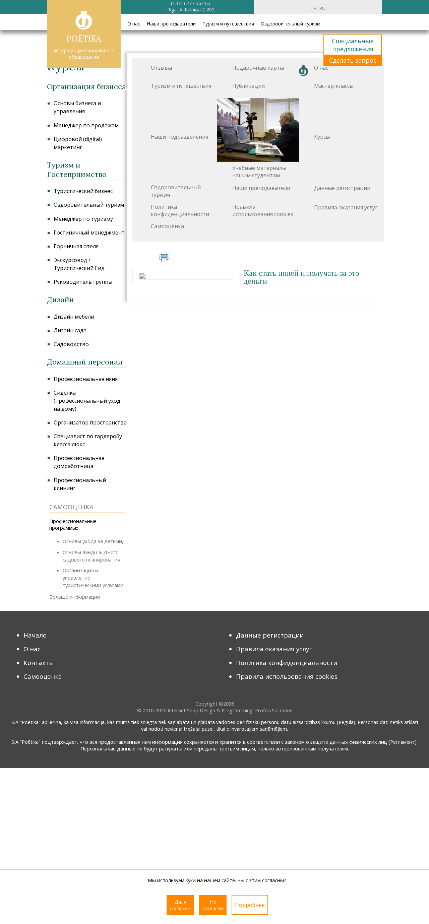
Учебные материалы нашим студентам (259, 171)
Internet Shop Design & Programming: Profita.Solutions (230, 710)
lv (313, 8)
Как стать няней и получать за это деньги (301, 277)
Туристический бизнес (83, 191)
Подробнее (250, 905)
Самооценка (167, 226)
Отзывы (161, 67)
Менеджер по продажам (86, 125)
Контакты (38, 662)
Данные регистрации (342, 188)
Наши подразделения (179, 136)
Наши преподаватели (171, 23)
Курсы (322, 136)
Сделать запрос (352, 60)
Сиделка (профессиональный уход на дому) (87, 400)
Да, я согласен (180, 905)
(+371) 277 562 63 (190, 3)
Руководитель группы (83, 281)
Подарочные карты (258, 67)
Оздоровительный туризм (290, 23)
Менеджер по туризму (83, 218)
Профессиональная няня (86, 379)
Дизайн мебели (74, 316)
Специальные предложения (353, 45)
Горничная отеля (76, 246)
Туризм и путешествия (228, 23)
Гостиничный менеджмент (89, 232)
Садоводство (71, 344)
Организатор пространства (90, 422)
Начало (35, 635)
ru (322, 8)
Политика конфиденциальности (180, 210)
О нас (133, 23)
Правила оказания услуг (345, 207)
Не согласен (212, 905)
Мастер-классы (334, 85)
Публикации (248, 85)
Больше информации (74, 596)
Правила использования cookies (262, 210)
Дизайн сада (70, 330)
